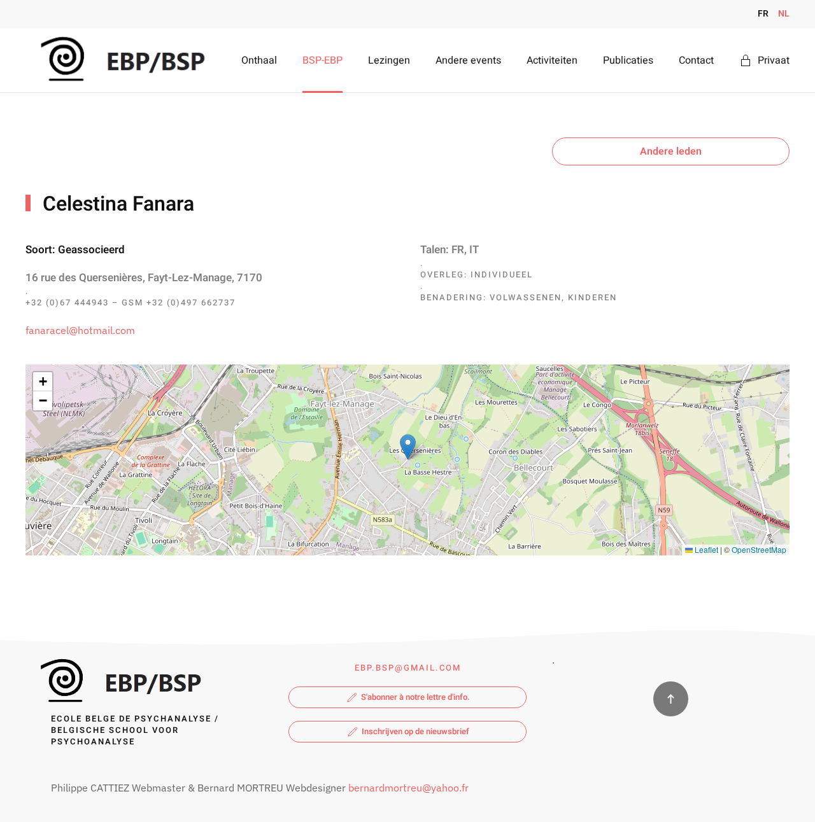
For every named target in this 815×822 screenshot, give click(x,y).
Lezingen (389, 60)
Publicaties (628, 60)
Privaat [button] (774, 60)
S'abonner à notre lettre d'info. (415, 697)
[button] (408, 447)
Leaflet (705, 549)
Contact (696, 60)
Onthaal (259, 60)
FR (763, 13)
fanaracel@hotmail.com (80, 330)
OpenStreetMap (759, 549)
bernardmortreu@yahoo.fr (408, 787)
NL (784, 13)
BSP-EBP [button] (322, 60)
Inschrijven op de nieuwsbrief (415, 731)
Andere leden (671, 151)
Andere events (468, 60)
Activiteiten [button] (552, 60)
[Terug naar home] (120, 60)
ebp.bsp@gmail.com (408, 668)
